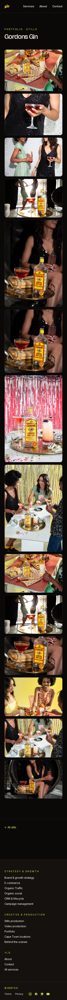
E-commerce (12, 882)
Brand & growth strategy (19, 877)
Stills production (14, 921)
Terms (8, 994)
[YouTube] (48, 994)
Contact (57, 6)
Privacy (19, 994)
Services (28, 6)
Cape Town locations (17, 936)
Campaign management (18, 903)
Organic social (13, 893)
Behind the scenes (15, 941)
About (43, 6)
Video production (15, 926)
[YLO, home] (7, 6)
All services (11, 969)
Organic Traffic (13, 888)
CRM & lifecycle (14, 898)
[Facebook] (36, 994)
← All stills (10, 827)
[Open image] (33, 70)
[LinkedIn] (42, 994)
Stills (31, 29)
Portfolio (13, 29)
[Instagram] (30, 994)
